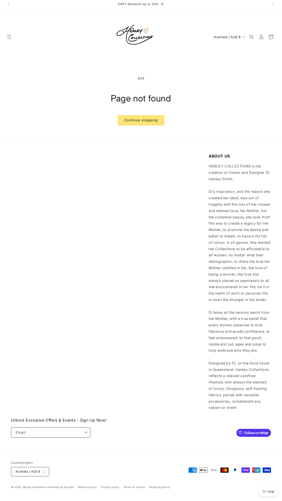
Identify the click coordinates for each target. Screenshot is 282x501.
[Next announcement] (273, 4)
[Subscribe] (85, 432)
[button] (9, 37)
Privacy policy (110, 487)
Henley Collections (35, 487)
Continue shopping (141, 120)
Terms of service (134, 487)
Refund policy (87, 487)
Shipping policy (159, 487)
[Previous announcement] (8, 4)
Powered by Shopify (61, 487)
